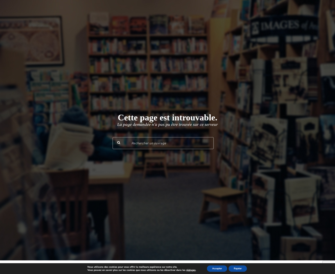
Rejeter (238, 268)
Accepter (217, 268)
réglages (191, 270)
